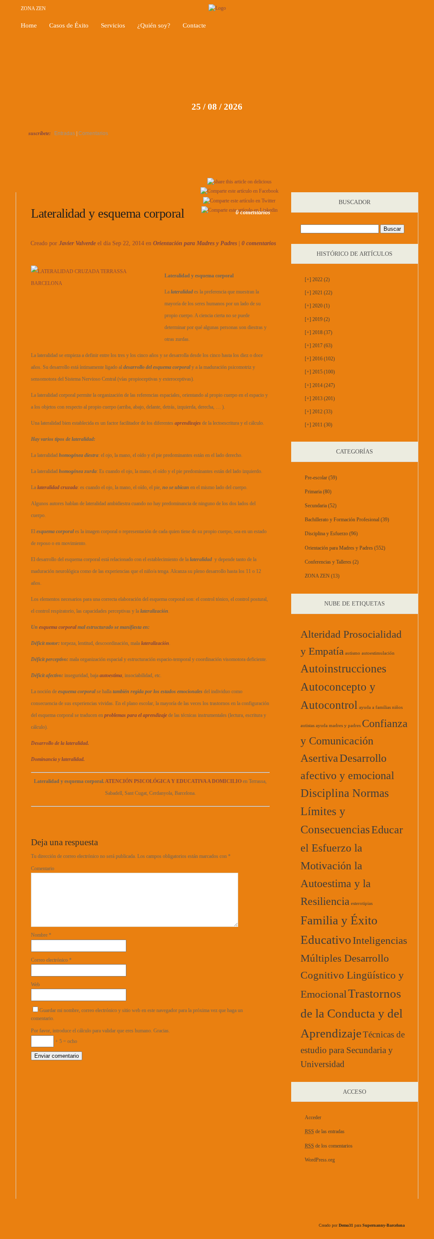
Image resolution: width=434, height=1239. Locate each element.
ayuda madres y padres (338, 725)
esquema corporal (57, 627)
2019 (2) (317, 319)
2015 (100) (320, 372)
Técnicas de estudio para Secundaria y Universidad (352, 1049)
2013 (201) (320, 398)
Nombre (41, 935)
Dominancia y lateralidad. (58, 759)
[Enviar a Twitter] (239, 201)
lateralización (155, 643)
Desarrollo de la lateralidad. (60, 743)
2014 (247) (320, 385)
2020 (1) (317, 306)
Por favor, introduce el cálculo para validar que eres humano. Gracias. (100, 1031)
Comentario (42, 868)
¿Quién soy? (153, 25)
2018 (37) (318, 332)
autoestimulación (378, 653)
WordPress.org (320, 1160)
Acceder (313, 1117)
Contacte (194, 25)
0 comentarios (259, 243)
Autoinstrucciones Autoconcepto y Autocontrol (343, 687)
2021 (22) (318, 293)
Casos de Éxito (69, 25)
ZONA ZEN (33, 8)
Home (29, 25)
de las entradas (325, 1131)
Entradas (64, 133)
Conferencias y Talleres (328, 562)
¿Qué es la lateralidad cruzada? (386, 182)
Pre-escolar (316, 478)
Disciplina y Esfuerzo (326, 534)
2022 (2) (317, 279)
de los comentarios (329, 1146)
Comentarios (93, 133)
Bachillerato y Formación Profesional (342, 520)
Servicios (113, 25)
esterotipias (362, 903)
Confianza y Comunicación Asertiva (354, 740)
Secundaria (316, 506)
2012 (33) (318, 412)
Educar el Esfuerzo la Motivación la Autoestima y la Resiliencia (351, 865)
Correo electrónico (51, 960)
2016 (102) (320, 359)
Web (35, 984)
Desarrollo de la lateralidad (56, 182)
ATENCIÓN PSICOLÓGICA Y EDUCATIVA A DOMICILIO (173, 781)
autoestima (111, 675)
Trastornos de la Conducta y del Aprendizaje (351, 1013)
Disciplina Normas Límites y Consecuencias (344, 811)
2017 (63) (318, 345)
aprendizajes (188, 423)
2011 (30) (318, 425)
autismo (352, 653)
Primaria (313, 492)
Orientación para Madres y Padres (195, 243)
